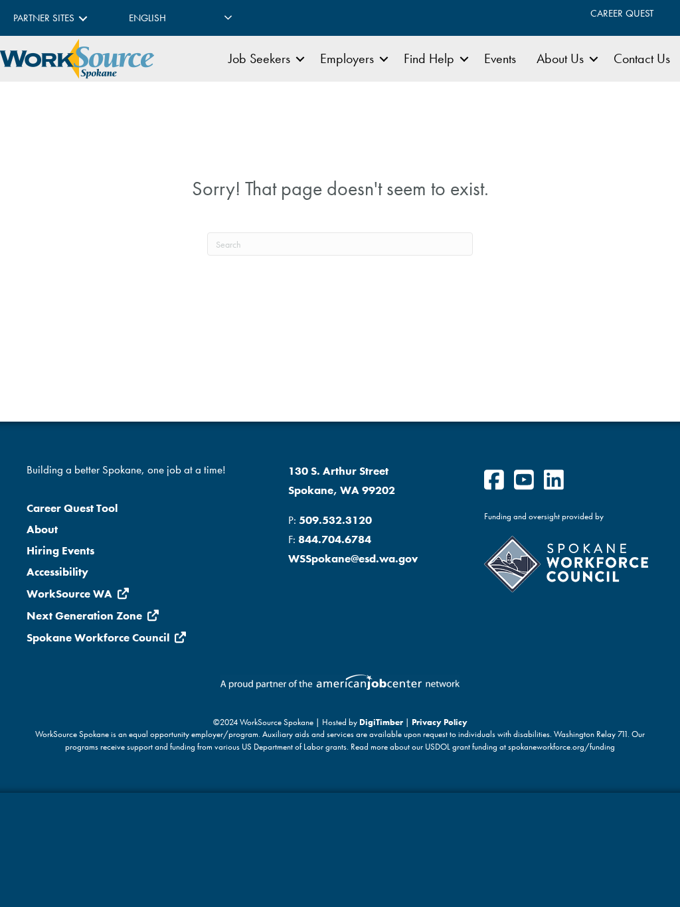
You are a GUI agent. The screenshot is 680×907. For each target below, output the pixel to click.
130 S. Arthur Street (338, 470)
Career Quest (621, 13)
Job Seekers (259, 58)
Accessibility (57, 571)
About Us (560, 58)
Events (500, 58)
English (147, 18)
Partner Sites (43, 18)
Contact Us (642, 58)
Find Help (429, 58)
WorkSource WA (69, 593)
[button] (83, 18)
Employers (347, 58)
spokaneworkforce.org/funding (561, 747)
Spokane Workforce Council (98, 637)
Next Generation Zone (84, 615)
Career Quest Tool (72, 508)
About (42, 529)
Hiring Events (60, 550)
